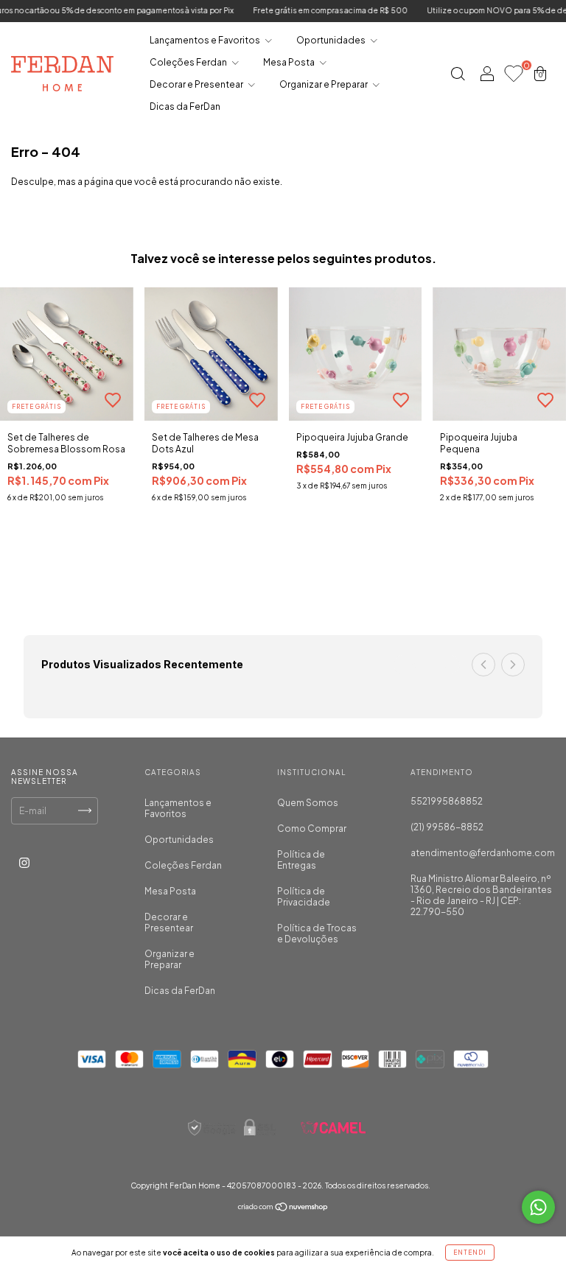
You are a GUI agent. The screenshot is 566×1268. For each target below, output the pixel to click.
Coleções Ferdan (189, 62)
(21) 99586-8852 (446, 827)
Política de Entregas (301, 860)
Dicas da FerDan (185, 106)
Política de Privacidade (303, 897)
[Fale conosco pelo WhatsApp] (538, 1207)
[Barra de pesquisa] (457, 75)
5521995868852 (446, 801)
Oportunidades (331, 40)
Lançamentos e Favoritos (206, 40)
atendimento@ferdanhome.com (482, 852)
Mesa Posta (289, 62)
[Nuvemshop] (283, 1208)
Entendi (469, 1252)
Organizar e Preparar (324, 84)
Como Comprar (311, 828)
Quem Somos (307, 802)
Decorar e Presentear (197, 84)
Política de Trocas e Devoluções (317, 933)
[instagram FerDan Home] (24, 862)
